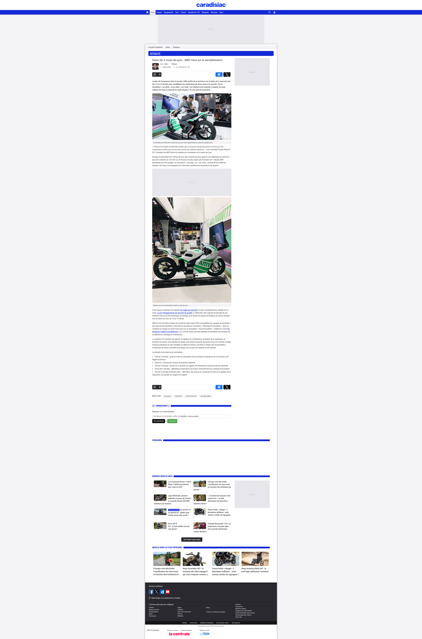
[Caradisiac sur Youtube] (167, 592)
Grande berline (153, 612)
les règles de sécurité (188, 310)
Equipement (168, 12)
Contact (184, 623)
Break (151, 614)
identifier (183, 416)
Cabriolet (180, 609)
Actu (152, 12)
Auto (221, 12)
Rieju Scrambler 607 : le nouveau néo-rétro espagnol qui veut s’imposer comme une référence (196, 571)
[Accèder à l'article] (160, 483)
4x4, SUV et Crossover (184, 612)
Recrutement (236, 623)
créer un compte (193, 416)
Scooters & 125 (194, 12)
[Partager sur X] (227, 74)
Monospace (152, 616)
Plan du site (239, 606)
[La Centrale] (179, 636)
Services (214, 12)
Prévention (178, 396)
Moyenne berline (154, 609)
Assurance (167, 396)
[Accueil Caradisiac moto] (147, 12)
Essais (159, 12)
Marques (205, 12)
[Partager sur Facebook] (219, 74)
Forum (183, 12)
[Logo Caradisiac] (211, 9)
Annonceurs (193, 623)
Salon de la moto (191, 396)
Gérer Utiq (238, 617)
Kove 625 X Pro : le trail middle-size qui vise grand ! (179, 526)
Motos (208, 607)
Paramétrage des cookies (243, 615)
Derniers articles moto (162, 476)
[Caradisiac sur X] (156, 592)
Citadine (151, 607)
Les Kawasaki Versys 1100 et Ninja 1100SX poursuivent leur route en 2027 (179, 484)
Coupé (179, 607)
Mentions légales (240, 608)
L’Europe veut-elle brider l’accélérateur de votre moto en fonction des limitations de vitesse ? (166, 571)
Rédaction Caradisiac (207, 623)
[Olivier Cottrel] (155, 69)
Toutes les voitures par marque (215, 612)
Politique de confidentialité (243, 611)
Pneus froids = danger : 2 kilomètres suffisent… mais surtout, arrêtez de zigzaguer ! (225, 571)
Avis (177, 12)
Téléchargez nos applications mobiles (165, 598)
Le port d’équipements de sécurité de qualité (174, 313)
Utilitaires (180, 616)
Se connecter (159, 421)
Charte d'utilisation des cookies (245, 613)
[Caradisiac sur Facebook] (151, 592)
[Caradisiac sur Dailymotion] (162, 592)
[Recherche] (269, 12)
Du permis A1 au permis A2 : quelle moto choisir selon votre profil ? (179, 512)
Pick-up (179, 614)
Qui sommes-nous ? (222, 623)
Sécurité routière (206, 396)
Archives (238, 604)
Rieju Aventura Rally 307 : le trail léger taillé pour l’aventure (255, 570)
